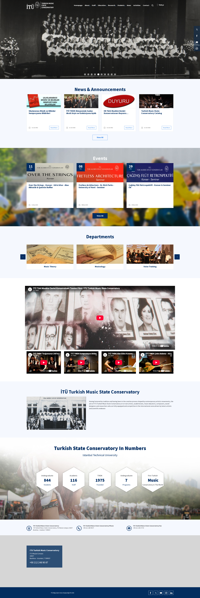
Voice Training (100, 266)
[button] (85, 74)
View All (100, 137)
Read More (54, 128)
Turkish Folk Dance (150, 266)
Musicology (50, 266)
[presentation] (23, 256)
